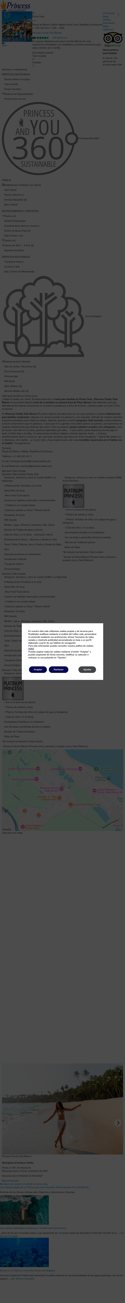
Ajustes (87, 669)
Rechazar (58, 669)
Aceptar (38, 669)
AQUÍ (31, 648)
